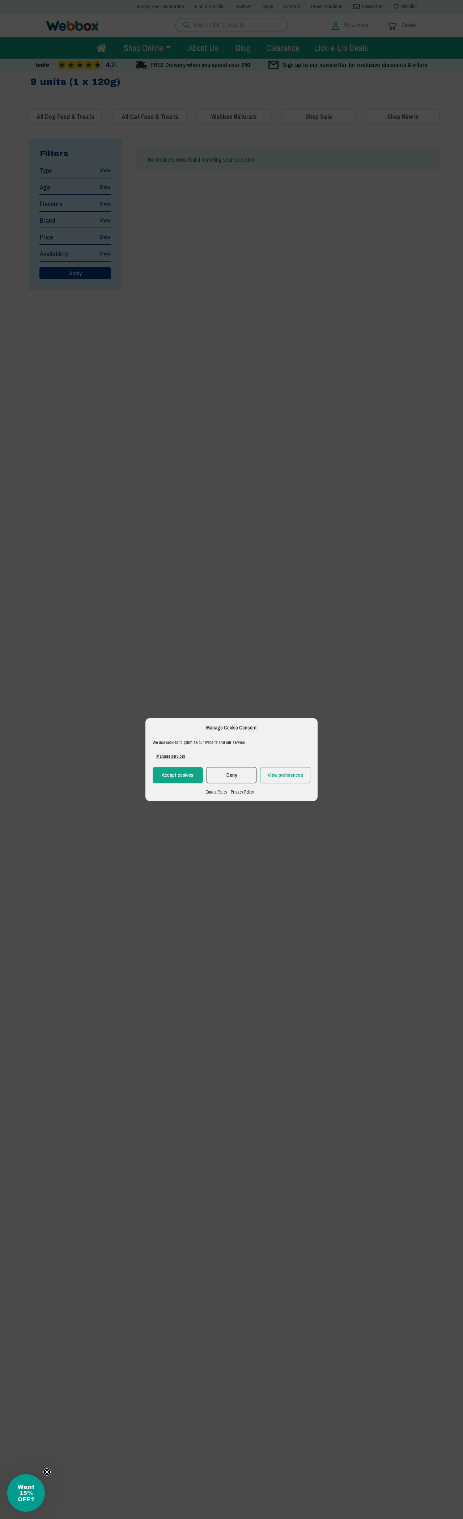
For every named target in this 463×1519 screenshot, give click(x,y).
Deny (231, 775)
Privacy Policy (242, 792)
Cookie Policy (216, 792)
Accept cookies (178, 775)
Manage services (170, 756)
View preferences (285, 775)
